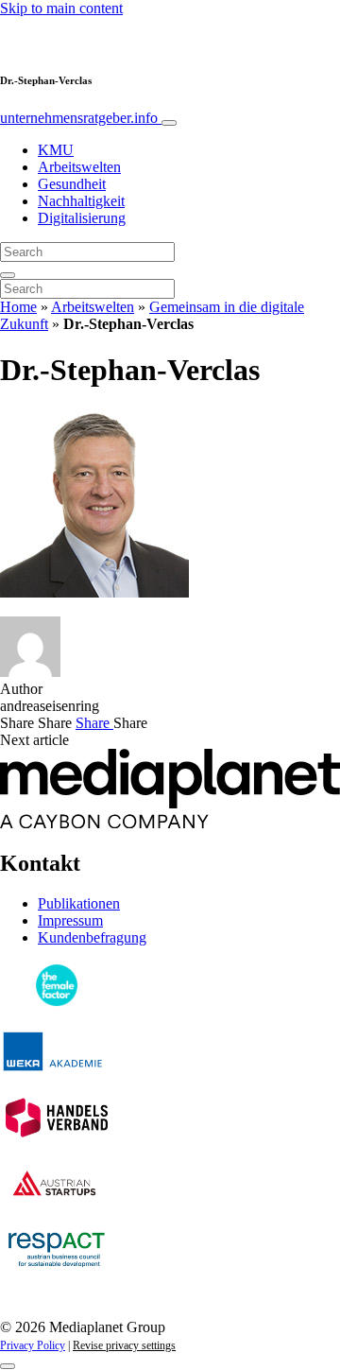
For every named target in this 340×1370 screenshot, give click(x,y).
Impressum (70, 920)
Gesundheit (72, 184)
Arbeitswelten (79, 167)
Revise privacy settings (124, 1345)
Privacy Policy (32, 1345)
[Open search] (7, 275)
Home (18, 307)
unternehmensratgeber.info (81, 118)
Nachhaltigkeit (81, 201)
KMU (56, 150)
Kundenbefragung (92, 937)
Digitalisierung (82, 218)
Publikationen (79, 903)
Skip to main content (61, 8)
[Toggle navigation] (169, 123)
